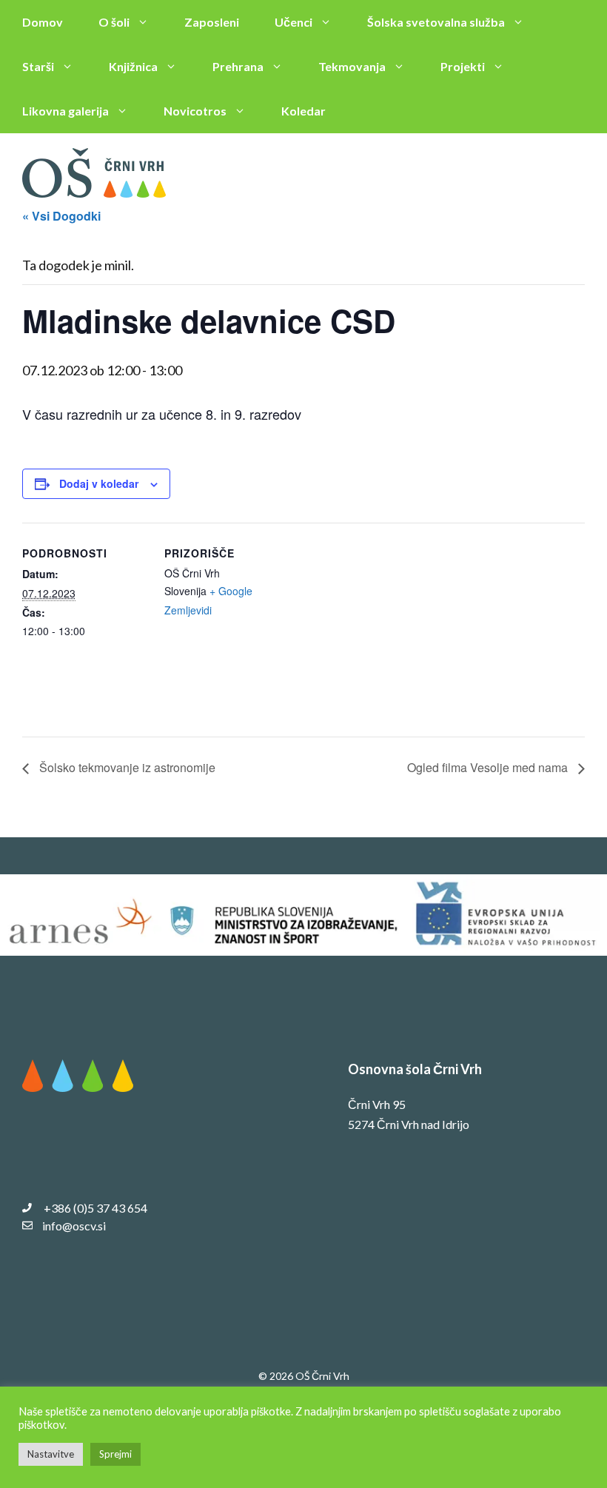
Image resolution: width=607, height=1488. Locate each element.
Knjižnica (133, 66)
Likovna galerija (65, 111)
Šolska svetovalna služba (436, 22)
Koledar (303, 111)
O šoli (114, 22)
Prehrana (238, 66)
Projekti (462, 66)
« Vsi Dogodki (61, 215)
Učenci (293, 22)
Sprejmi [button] (115, 1454)
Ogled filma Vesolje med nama (489, 767)
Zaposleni (211, 22)
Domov (42, 22)
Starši (38, 66)
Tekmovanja (352, 66)
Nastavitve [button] (50, 1454)
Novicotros (195, 111)
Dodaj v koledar (98, 483)
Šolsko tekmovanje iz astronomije (125, 767)
